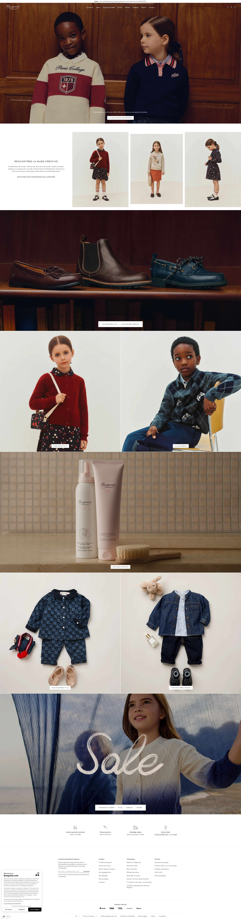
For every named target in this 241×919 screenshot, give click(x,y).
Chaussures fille (109, 324)
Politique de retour (133, 872)
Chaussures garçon (130, 324)
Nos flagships (103, 875)
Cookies (153, 916)
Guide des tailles (132, 865)
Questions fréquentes (134, 862)
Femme (127, 7)
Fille (120, 807)
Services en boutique (161, 862)
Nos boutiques (103, 879)
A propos (152, 7)
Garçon (129, 807)
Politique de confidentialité (127, 916)
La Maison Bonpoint (105, 862)
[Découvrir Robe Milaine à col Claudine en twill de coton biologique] (213, 169)
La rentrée (89, 7)
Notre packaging (160, 875)
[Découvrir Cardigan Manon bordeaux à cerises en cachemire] (100, 169)
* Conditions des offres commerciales (139, 882)
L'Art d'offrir (159, 872)
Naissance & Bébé (109, 7)
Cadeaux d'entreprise (162, 869)
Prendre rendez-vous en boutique (166, 865)
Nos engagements (105, 872)
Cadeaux (135, 7)
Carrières (102, 882)
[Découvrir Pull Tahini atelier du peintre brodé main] (156, 169)
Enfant (120, 7)
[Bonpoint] (13, 7)
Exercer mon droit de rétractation (138, 879)
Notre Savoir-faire (105, 865)
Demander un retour (133, 875)
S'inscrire (86, 871)
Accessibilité (162, 916)
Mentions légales (142, 916)
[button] (228, 7)
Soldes (98, 7)
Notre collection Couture (107, 869)
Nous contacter (132, 869)
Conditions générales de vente (109, 916)
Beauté (143, 7)
